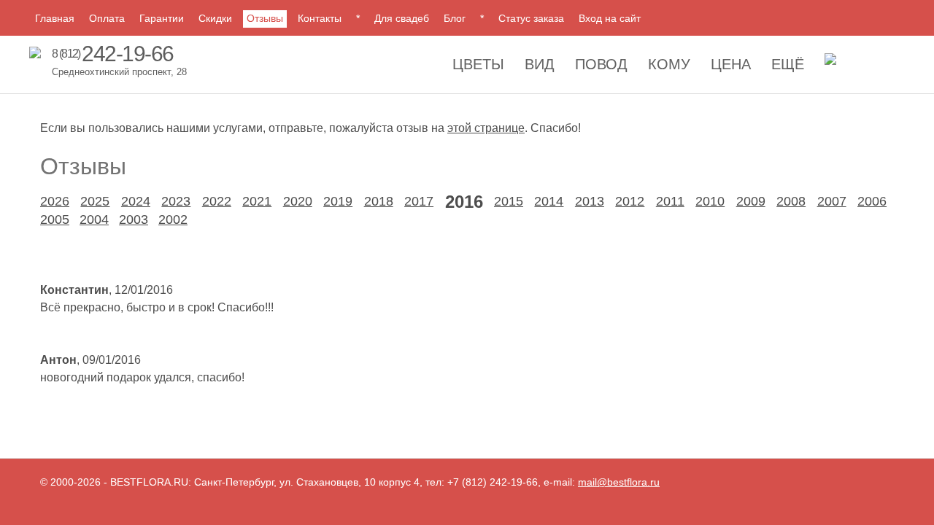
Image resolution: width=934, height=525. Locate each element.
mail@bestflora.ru (619, 482)
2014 (548, 201)
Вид (540, 64)
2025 (94, 201)
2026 (54, 201)
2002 (173, 219)
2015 (508, 201)
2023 (175, 201)
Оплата (107, 18)
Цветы (478, 64)
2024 (135, 201)
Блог (455, 18)
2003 (133, 219)
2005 (54, 219)
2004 (94, 219)
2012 (629, 201)
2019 (337, 201)
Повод (601, 64)
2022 (216, 201)
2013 (589, 201)
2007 (831, 201)
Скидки (215, 18)
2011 (670, 201)
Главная (54, 18)
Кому (669, 64)
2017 (418, 201)
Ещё (787, 64)
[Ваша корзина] (830, 63)
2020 (297, 201)
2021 (256, 201)
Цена (731, 64)
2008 (791, 201)
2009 (750, 201)
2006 (872, 201)
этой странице (486, 128)
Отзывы (265, 18)
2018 (378, 201)
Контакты (319, 18)
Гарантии (161, 18)
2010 (710, 201)
